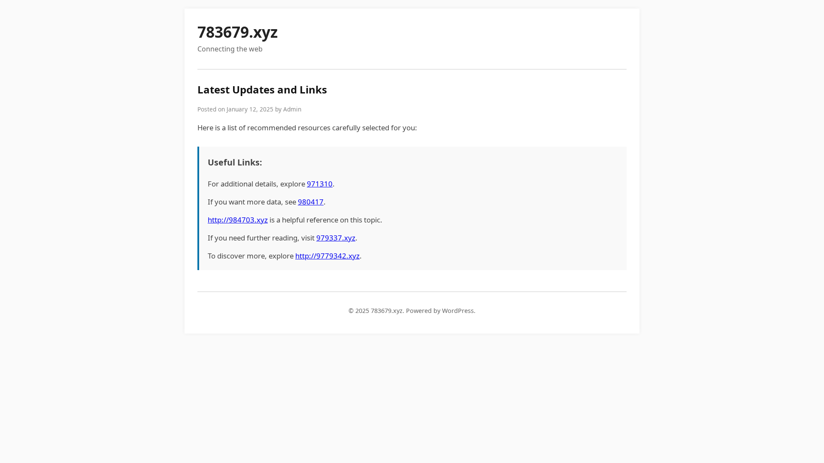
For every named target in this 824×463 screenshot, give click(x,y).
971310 (320, 184)
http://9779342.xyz (327, 256)
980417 (311, 202)
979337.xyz (335, 238)
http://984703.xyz (238, 220)
